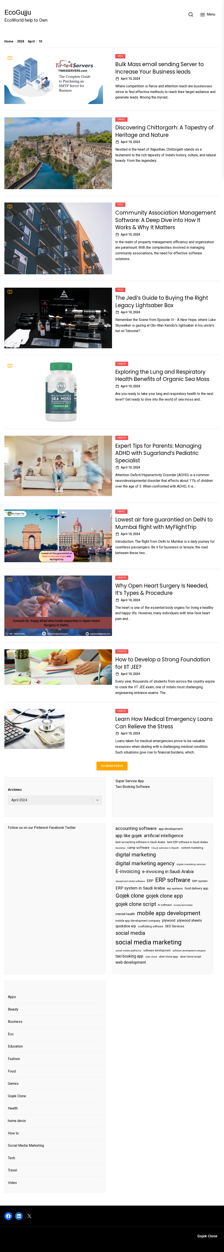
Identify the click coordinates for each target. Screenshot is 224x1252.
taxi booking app (129, 956)
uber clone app (168, 956)
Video (12, 1183)
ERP (150, 881)
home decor (17, 1121)
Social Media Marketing (26, 1145)
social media (130, 933)
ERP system (200, 881)
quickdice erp (126, 926)
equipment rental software (130, 881)
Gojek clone (130, 895)
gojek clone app (164, 896)
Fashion (14, 1059)
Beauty (13, 1009)
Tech (120, 56)
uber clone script (190, 956)
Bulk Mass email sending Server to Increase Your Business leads (159, 68)
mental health (125, 914)
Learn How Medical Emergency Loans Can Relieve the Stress (164, 722)
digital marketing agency (145, 863)
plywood (168, 920)
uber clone (151, 956)
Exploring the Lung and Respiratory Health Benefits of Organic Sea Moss (162, 375)
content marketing (192, 847)
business (120, 848)
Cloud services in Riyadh (165, 848)
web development (131, 962)
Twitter (70, 828)
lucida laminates (183, 905)
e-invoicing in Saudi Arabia (168, 871)
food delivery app (196, 888)
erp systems (175, 888)
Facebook (56, 828)
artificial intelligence (163, 835)
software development (157, 950)
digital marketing (136, 854)
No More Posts (112, 766)
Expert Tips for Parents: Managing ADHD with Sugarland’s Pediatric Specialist (158, 453)
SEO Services (174, 926)
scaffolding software (150, 926)
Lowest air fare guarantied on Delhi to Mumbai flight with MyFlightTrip (164, 523)
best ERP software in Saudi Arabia (187, 842)
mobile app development (168, 913)
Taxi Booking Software (133, 787)
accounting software (136, 828)
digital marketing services (191, 864)
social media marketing (149, 942)
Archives (15, 790)
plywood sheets (189, 920)
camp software (138, 848)
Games (13, 1083)
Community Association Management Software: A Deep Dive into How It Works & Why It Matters (165, 220)
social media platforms (128, 950)
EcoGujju (17, 12)
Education (15, 1046)
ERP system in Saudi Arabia (140, 888)
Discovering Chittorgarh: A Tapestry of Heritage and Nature (164, 131)
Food (12, 1071)
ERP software (172, 880)
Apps (12, 997)
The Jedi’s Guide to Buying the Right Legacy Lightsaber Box (161, 301)
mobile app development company (138, 920)
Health (121, 364)
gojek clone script (136, 904)
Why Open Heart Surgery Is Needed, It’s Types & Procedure (161, 589)
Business (15, 1022)
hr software (165, 905)
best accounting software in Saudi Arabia (140, 842)
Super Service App (130, 781)
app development (171, 829)
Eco (11, 1034)
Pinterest (41, 828)
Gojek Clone (17, 1096)
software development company (189, 950)
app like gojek (129, 835)
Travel (121, 119)
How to (121, 651)
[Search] (190, 14)
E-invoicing (128, 871)
